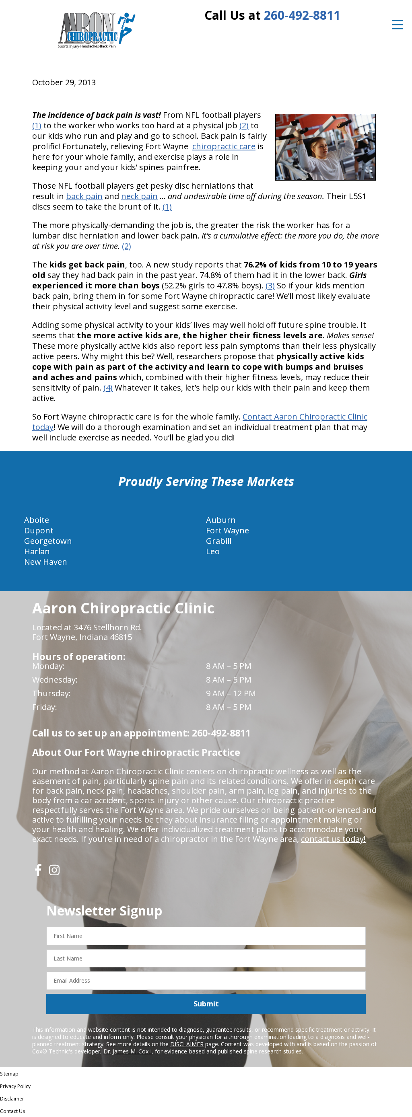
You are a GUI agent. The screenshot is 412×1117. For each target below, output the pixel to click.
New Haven (45, 561)
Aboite (36, 519)
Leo (213, 551)
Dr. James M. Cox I (127, 1051)
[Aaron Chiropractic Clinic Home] (95, 30)
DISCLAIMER (187, 1044)
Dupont (39, 530)
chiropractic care (223, 146)
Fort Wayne (227, 530)
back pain (84, 196)
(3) (270, 285)
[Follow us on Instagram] (54, 873)
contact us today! (333, 838)
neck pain (139, 196)
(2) (244, 125)
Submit (206, 1003)
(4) (108, 387)
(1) (36, 125)
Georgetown (48, 540)
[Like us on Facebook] (38, 873)
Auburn (221, 519)
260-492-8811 (302, 15)
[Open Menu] (397, 24)
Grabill (218, 540)
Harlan (37, 551)
